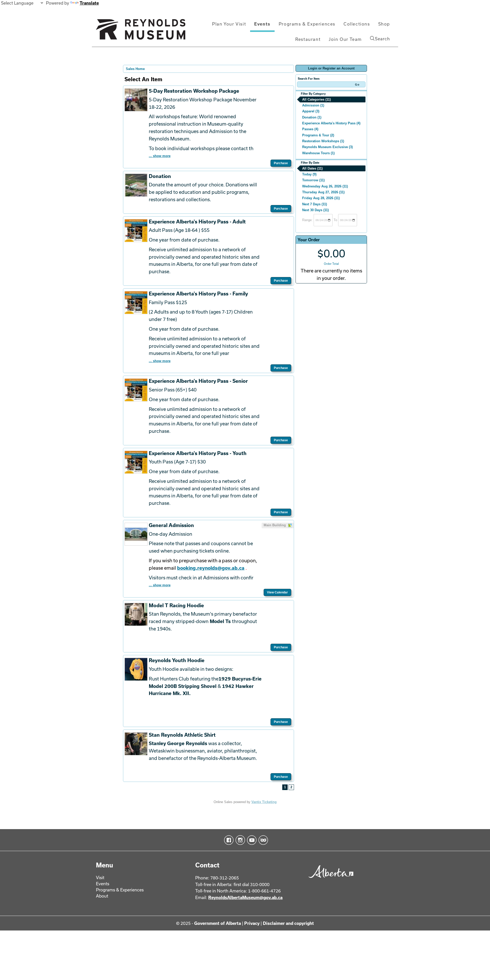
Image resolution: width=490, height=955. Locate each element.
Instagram (239, 840)
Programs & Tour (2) (318, 135)
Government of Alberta (217, 923)
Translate (89, 3)
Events (262, 23)
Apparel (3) (310, 111)
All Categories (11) (316, 99)
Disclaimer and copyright (288, 923)
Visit (100, 877)
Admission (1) (313, 105)
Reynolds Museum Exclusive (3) (327, 147)
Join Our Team (345, 39)
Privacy (252, 923)
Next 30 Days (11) (315, 210)
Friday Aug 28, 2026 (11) (321, 198)
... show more (159, 156)
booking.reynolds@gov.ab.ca (210, 568)
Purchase (281, 163)
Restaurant (308, 39)
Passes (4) (310, 129)
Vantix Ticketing (264, 802)
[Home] (140, 31)
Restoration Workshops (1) (323, 141)
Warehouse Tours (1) (318, 153)
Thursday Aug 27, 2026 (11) (323, 192)
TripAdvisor (262, 840)
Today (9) (309, 174)
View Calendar (277, 592)
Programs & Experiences (307, 23)
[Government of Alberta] (329, 879)
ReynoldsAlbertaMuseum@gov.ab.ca (245, 897)
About (102, 895)
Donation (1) (311, 117)
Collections (357, 23)
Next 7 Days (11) (314, 204)
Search (382, 38)
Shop (384, 23)
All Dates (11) (312, 168)
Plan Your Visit (229, 23)
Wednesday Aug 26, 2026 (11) (325, 186)
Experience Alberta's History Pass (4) (331, 123)
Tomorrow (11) (313, 180)
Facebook (228, 840)
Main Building (275, 525)
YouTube (250, 840)
